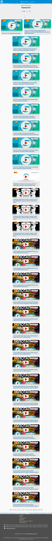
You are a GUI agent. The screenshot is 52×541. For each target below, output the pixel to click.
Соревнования (22, 518)
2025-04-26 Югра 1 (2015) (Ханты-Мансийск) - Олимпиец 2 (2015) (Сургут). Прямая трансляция (24, 117)
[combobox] (25, 15)
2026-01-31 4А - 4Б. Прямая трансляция (11, 33)
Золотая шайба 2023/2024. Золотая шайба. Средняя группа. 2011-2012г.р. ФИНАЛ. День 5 (25, 353)
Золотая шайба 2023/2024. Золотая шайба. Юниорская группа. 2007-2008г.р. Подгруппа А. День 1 (25, 505)
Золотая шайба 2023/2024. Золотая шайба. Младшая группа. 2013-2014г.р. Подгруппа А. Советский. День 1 (25, 421)
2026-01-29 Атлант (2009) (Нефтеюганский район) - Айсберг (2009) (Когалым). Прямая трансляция (25, 49)
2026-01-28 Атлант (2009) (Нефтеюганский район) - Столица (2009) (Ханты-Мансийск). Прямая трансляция (25, 66)
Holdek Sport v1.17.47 (32, 533)
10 (33, 509)
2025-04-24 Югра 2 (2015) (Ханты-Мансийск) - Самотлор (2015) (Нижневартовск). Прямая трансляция (26, 134)
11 (36, 509)
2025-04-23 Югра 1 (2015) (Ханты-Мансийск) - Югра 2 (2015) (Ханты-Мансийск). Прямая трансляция (25, 150)
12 (38, 509)
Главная (22, 5)
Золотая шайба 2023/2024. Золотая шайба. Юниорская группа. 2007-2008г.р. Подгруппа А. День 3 (25, 471)
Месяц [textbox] (25, 17)
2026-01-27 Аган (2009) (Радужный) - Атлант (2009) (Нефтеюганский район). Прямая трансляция (25, 83)
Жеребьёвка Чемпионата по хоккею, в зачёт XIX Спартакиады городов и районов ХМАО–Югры (24, 184)
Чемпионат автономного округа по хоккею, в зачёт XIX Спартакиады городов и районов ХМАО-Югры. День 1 (25, 234)
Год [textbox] (24, 14)
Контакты (21, 515)
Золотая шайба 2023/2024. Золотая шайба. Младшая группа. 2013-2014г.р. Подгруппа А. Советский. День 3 (25, 302)
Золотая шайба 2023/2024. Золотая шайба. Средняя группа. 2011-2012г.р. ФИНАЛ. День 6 (25, 336)
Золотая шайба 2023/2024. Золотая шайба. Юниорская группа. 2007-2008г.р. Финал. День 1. (24, 454)
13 (41, 509)
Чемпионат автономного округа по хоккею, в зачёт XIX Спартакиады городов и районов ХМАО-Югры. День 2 (25, 218)
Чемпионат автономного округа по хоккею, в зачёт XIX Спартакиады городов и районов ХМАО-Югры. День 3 (25, 201)
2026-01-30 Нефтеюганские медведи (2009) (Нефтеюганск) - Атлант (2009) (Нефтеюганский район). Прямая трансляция (37, 32)
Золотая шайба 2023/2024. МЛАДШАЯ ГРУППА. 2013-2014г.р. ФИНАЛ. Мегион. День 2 (25, 269)
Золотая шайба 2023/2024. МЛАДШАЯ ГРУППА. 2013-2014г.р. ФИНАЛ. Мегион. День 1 (25, 285)
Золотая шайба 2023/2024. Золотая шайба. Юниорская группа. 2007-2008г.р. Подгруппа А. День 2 (25, 488)
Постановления (22, 522)
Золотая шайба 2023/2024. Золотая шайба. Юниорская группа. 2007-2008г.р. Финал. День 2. (24, 437)
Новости (21, 516)
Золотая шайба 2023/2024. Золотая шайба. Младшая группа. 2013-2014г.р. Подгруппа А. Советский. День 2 (25, 404)
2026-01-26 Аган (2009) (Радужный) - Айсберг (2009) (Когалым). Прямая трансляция (25, 100)
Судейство (21, 519)
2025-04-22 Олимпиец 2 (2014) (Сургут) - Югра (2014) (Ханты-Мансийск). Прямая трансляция (25, 167)
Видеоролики (28, 5)
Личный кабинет (25, 1)
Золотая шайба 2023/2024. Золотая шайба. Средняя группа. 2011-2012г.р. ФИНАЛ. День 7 (25, 319)
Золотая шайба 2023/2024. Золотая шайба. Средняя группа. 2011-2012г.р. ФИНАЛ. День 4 (25, 370)
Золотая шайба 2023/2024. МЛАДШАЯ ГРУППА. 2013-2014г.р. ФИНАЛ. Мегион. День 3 (25, 252)
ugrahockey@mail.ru (10, 528)
